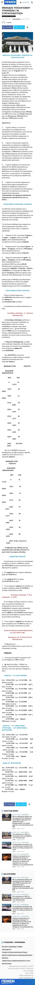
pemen (10, 22)
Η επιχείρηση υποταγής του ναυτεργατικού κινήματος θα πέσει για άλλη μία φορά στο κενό (23, 846)
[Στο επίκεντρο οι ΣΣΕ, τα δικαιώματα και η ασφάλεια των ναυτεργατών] (6, 835)
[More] (27, 27)
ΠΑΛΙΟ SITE (25, 2)
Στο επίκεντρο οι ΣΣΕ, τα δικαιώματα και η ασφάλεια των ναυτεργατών (22, 836)
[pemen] (3, 22)
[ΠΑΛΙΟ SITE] (20, 2)
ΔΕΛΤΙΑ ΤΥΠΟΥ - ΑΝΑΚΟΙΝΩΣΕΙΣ (20, 814)
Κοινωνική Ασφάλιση (8, 16)
